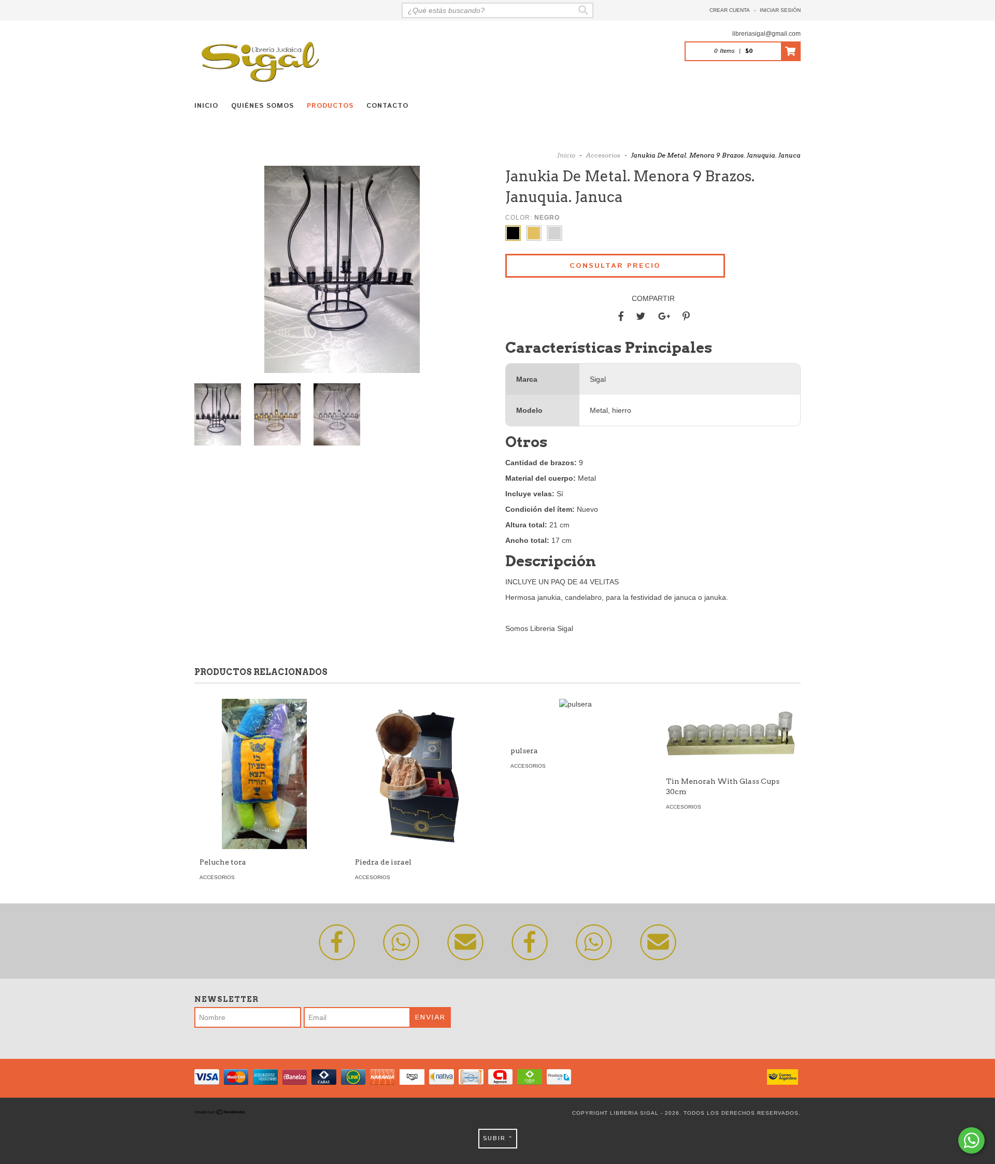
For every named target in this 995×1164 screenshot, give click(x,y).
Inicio (206, 106)
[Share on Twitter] (641, 316)
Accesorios (603, 155)
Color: (532, 217)
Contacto (387, 106)
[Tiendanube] (220, 1113)
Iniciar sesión (780, 10)
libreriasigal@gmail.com (766, 33)
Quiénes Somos (262, 106)
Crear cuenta (729, 10)
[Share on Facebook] (621, 316)
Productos (330, 106)
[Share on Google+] (664, 316)
